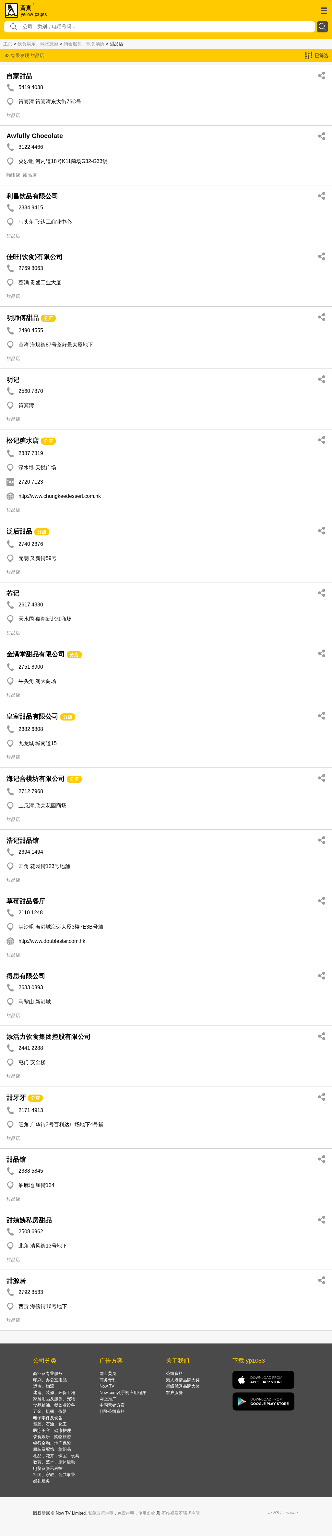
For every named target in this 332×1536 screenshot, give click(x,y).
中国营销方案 (112, 1405)
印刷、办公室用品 (50, 1380)
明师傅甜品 (22, 317)
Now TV (107, 1386)
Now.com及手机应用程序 (123, 1392)
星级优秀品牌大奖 (183, 1386)
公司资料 (174, 1373)
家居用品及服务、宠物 (54, 1398)
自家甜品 (19, 75)
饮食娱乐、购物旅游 (38, 43)
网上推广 (108, 1398)
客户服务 (174, 1392)
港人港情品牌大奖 (183, 1380)
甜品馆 (16, 1159)
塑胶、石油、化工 (50, 1424)
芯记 (12, 593)
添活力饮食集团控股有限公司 (48, 1036)
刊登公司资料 (112, 1411)
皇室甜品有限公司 (32, 716)
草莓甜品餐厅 (25, 901)
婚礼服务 (41, 1481)
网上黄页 (108, 1373)
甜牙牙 (16, 1097)
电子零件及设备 (48, 1417)
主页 (7, 43)
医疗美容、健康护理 (52, 1430)
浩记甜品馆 (22, 840)
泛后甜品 (19, 531)
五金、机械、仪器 (50, 1411)
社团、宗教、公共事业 (54, 1474)
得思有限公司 (25, 975)
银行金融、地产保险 (52, 1443)
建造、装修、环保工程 (54, 1392)
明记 (12, 379)
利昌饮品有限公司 (32, 196)
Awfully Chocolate (34, 135)
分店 (48, 318)
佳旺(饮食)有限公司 (34, 256)
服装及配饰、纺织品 (52, 1449)
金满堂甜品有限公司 (35, 654)
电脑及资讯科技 (48, 1468)
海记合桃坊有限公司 (35, 778)
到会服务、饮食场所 (84, 43)
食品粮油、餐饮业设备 (54, 1405)
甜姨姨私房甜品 (29, 1220)
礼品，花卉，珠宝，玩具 (56, 1455)
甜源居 (16, 1280)
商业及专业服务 (48, 1373)
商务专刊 (108, 1380)
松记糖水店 (22, 440)
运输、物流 (43, 1386)
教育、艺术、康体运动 (54, 1462)
